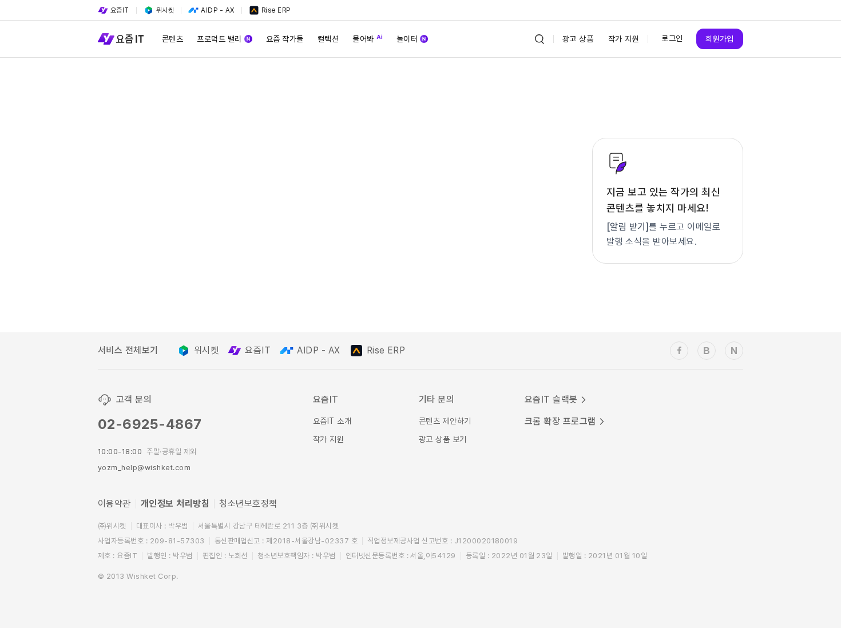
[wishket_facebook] (679, 350)
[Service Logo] (121, 39)
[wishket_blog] (706, 350)
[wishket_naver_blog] (734, 350)
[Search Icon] (539, 39)
